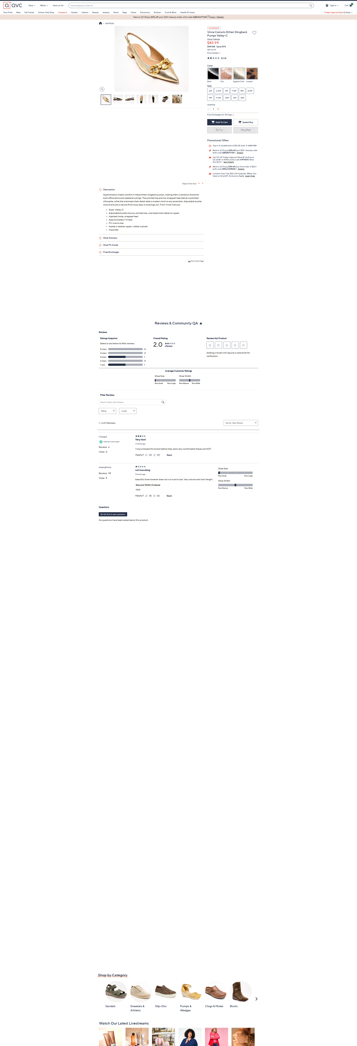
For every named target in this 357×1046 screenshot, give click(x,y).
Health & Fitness (187, 12)
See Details (229, 162)
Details (240, 152)
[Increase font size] (199, 183)
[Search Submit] (311, 5)
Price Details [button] (213, 53)
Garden (74, 12)
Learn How (250, 176)
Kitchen (157, 12)
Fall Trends (29, 12)
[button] (327, 5)
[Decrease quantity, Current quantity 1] (209, 109)
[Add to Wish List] (254, 33)
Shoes (116, 12)
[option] (178, 17)
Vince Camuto (213, 39)
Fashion (85, 12)
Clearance (62, 12)
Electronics (145, 12)
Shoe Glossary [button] (110, 237)
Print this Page (197, 261)
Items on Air (58, 5)
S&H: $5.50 (211, 50)
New (18, 12)
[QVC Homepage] (100, 23)
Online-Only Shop (46, 12)
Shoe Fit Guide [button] (110, 244)
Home (133, 12)
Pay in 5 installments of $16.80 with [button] (229, 145)
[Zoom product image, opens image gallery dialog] (101, 89)
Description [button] (109, 189)
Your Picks (7, 12)
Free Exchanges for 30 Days (219, 114)
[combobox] (188, 5)
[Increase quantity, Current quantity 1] (218, 109)
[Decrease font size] (203, 183)
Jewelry (105, 12)
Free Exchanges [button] (111, 252)
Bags (125, 12)
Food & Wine (170, 12)
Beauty (95, 12)
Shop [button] (31, 5)
